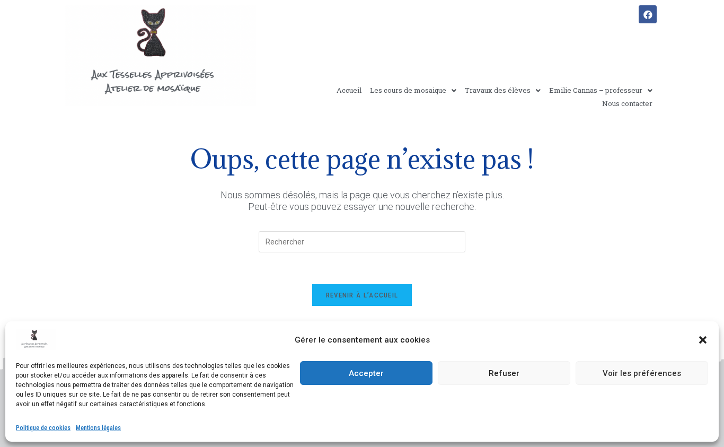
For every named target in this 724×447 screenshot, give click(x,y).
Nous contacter (627, 103)
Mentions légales (98, 428)
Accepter (366, 373)
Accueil (349, 90)
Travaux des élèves (498, 90)
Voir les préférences (642, 373)
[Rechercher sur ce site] (362, 241)
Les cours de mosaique (408, 90)
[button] (702, 340)
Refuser (504, 373)
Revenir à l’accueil (362, 295)
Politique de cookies (43, 428)
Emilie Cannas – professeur (595, 90)
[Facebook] (648, 14)
